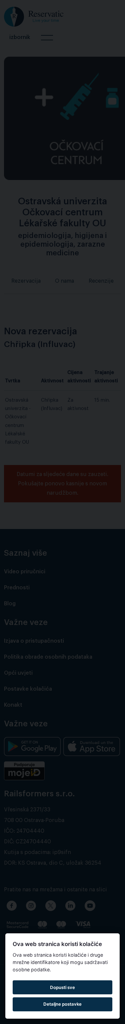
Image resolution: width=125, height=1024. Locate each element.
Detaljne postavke (62, 1004)
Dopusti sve (62, 987)
